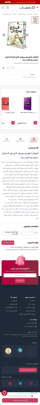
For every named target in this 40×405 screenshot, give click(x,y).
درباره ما (32, 301)
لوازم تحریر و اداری (11, 311)
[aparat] (10, 383)
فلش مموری (13, 304)
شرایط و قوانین (30, 311)
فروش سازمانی (30, 307)
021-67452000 (29, 327)
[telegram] (20, 383)
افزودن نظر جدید (8, 243)
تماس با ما (32, 304)
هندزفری (14, 301)
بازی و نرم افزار (21, 14)
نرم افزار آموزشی (7, 14)
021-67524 (31, 323)
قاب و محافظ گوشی (11, 307)
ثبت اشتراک (20, 281)
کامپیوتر (29, 14)
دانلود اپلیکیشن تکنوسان (27, 370)
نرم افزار (15, 14)
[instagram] (31, 383)
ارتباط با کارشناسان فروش (27, 314)
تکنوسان (35, 14)
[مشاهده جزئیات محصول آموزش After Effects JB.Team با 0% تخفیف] (27, 119)
